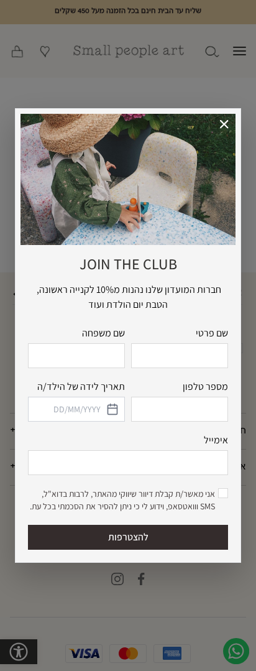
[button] (224, 124)
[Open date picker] (112, 409)
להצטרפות (128, 537)
